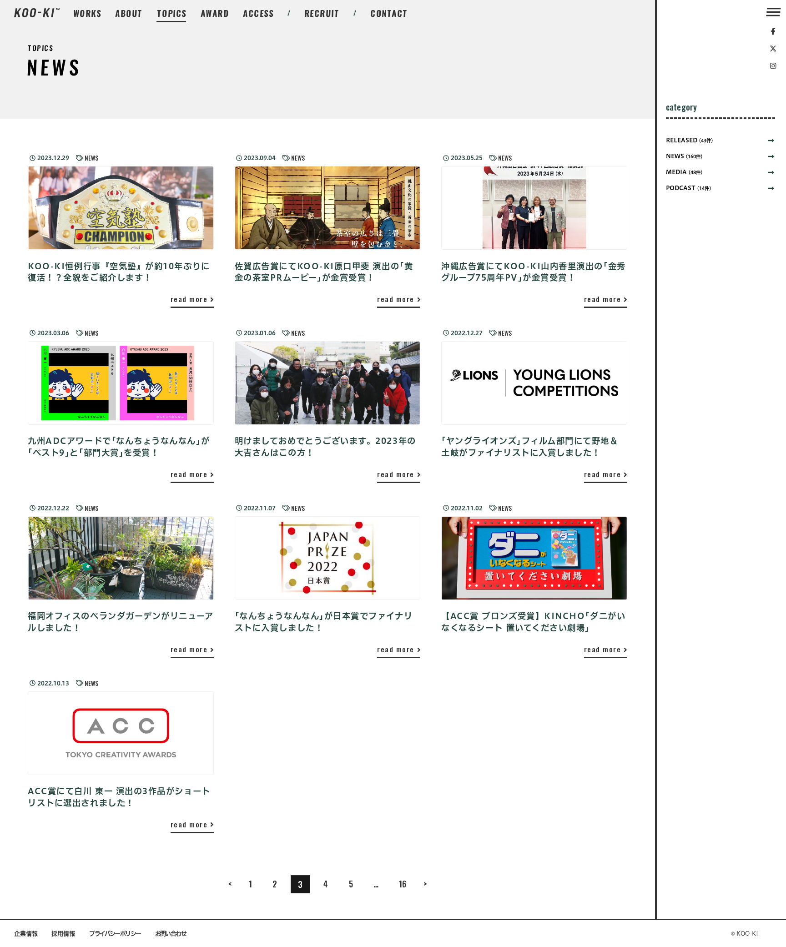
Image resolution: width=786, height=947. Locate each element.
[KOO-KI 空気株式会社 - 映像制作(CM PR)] (37, 13)
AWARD (214, 13)
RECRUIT (322, 13)
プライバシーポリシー (115, 934)
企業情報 (26, 934)
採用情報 (63, 934)
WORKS (87, 13)
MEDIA (684, 172)
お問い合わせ (170, 934)
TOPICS (171, 13)
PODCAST (688, 188)
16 (402, 883)
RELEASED (689, 140)
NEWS (91, 158)
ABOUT (129, 13)
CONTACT (389, 13)
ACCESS (258, 13)
